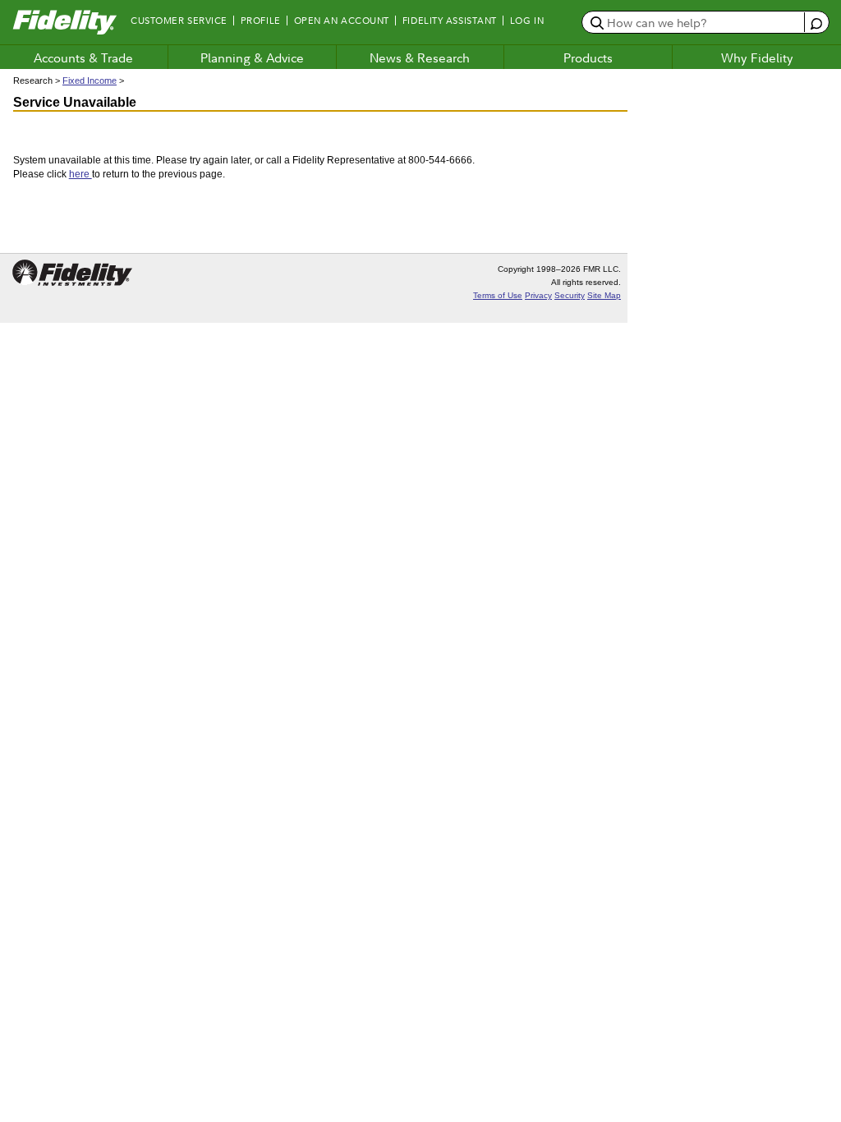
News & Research (420, 57)
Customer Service (179, 20)
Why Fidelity (757, 57)
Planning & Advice (252, 57)
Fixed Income (89, 80)
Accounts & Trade (83, 57)
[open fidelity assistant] (816, 21)
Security (569, 295)
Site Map (604, 295)
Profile (261, 20)
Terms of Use (497, 295)
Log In (527, 20)
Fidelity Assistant (449, 20)
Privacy (538, 295)
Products (588, 57)
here (80, 174)
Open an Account (341, 20)
